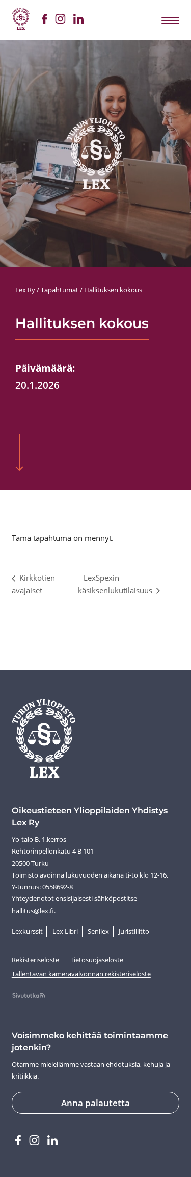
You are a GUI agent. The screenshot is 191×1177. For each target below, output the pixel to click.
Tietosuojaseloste (96, 959)
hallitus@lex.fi (33, 910)
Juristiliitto (134, 931)
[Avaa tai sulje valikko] (169, 20)
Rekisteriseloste (35, 959)
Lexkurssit (27, 931)
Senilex (98, 931)
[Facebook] (44, 20)
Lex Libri (65, 931)
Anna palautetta (95, 1103)
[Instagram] (60, 20)
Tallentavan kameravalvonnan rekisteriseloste (81, 974)
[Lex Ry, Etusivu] (21, 20)
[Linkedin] (78, 20)
